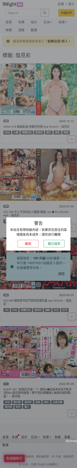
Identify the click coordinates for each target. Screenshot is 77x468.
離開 (28, 243)
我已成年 (54, 243)
